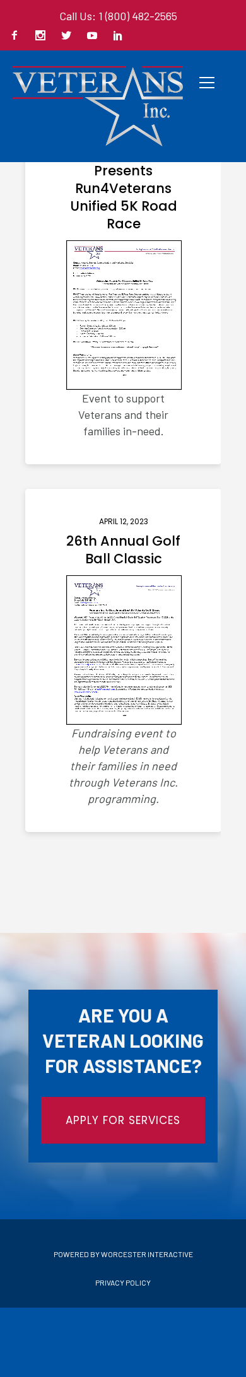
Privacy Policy (123, 1282)
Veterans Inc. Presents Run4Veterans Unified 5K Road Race (123, 188)
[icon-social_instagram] (43, 36)
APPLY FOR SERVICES (123, 1120)
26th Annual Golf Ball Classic (123, 550)
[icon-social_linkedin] (118, 36)
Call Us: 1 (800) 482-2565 (118, 16)
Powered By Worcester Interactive (123, 1254)
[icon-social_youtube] (95, 36)
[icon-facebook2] (17, 36)
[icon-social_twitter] (69, 36)
